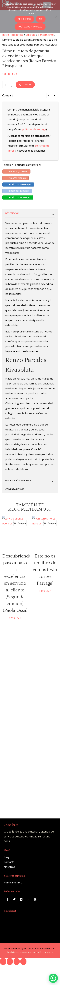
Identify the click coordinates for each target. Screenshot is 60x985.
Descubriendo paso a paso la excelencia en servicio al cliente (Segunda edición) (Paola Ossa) (17, 583)
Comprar (27, 84)
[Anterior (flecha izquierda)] (3, 969)
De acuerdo (24, 19)
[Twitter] (54, 95)
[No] (56, 16)
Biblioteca (17, 34)
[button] (53, 978)
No (40, 19)
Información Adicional (18, 480)
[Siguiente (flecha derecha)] (10, 969)
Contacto (9, 862)
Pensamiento (46, 34)
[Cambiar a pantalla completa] (10, 961)
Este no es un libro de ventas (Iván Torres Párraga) (45, 570)
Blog (6, 857)
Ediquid (31, 34)
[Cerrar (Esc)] (23, 961)
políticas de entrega (34, 129)
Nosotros (9, 867)
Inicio (5, 34)
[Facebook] (48, 95)
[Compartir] (17, 961)
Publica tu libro (13, 882)
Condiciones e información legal (21, 952)
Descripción (12, 213)
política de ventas (44, 952)
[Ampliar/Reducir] (3, 961)
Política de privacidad (30, 26)
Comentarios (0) (14, 489)
